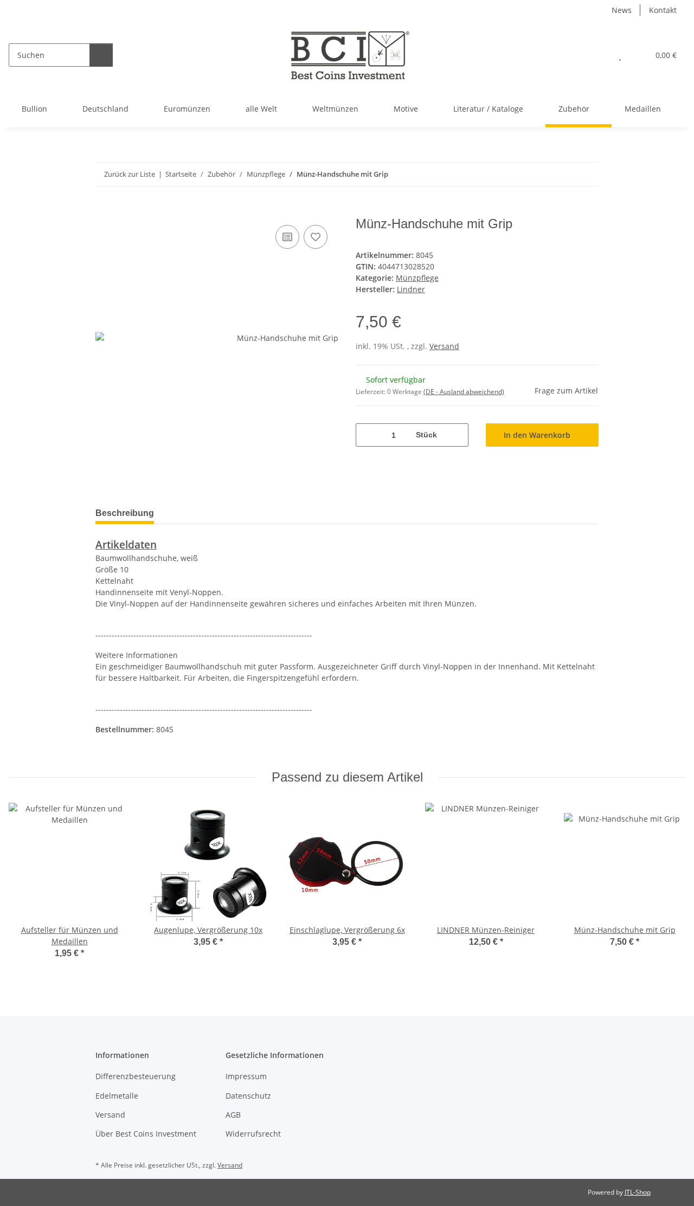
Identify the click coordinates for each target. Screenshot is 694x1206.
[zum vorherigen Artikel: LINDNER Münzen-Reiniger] (587, 174)
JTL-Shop (638, 1192)
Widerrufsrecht (253, 1133)
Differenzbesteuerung (135, 1076)
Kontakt (663, 10)
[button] (598, 55)
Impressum (246, 1076)
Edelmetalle (116, 1096)
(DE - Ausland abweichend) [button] (463, 391)
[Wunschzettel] (620, 55)
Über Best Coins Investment (145, 1133)
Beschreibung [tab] (124, 513)
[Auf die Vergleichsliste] (287, 237)
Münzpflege (417, 278)
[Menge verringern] (368, 435)
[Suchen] (101, 55)
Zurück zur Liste (129, 174)
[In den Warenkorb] (104, 210)
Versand (444, 346)
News (622, 10)
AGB (233, 1115)
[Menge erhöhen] (456, 435)
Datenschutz (248, 1096)
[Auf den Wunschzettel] (315, 237)
